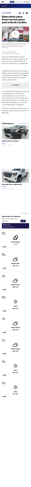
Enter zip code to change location (10, 218)
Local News (6, 13)
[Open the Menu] (2, 1)
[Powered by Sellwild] (26, 213)
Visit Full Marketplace (24, 123)
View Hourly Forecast (8, 226)
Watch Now (26, 1)
